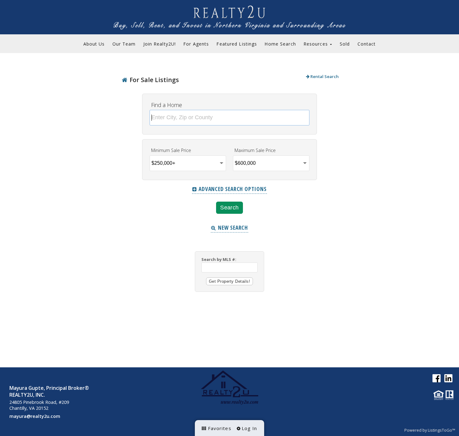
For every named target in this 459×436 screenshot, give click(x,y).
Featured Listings (236, 44)
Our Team (124, 44)
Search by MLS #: (218, 259)
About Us (94, 44)
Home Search (280, 44)
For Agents (196, 44)
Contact (367, 44)
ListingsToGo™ (441, 430)
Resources (316, 44)
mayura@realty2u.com (34, 416)
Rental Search (324, 76)
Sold (345, 44)
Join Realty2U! (159, 44)
